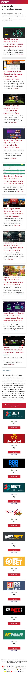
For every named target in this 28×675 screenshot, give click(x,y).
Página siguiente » (6, 370)
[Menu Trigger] (25, 3)
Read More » (20, 54)
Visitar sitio (14, 427)
